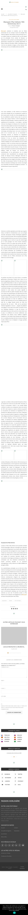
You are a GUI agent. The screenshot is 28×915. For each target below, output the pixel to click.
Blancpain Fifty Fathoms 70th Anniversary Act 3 (13, 14)
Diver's (10, 600)
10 (20, 652)
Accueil (2, 14)
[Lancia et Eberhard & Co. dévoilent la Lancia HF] (14, 636)
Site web (3, 696)
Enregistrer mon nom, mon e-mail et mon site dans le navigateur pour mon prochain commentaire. (14, 707)
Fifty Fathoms (18, 600)
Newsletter (16, 831)
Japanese (7, 739)
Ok (14, 912)
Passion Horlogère (16, 25)
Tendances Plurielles (6, 856)
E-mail (3, 688)
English (19, 735)
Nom (2, 680)
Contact (16, 828)
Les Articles (4, 834)
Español (19, 737)
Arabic (19, 741)
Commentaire (5, 667)
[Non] (26, 909)
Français (7, 735)
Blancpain (3, 31)
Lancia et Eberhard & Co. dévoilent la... (14, 647)
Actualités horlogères (12, 14)
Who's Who (4, 837)
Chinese (19, 739)
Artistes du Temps (5, 853)
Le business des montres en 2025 (14, 753)
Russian (6, 741)
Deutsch (6, 737)
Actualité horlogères (6, 831)
